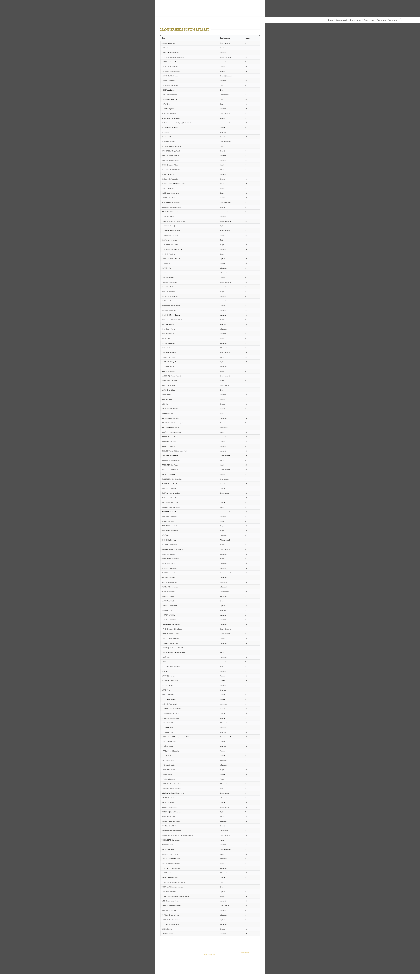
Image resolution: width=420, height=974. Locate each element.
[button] (400, 19)
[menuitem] (330, 20)
